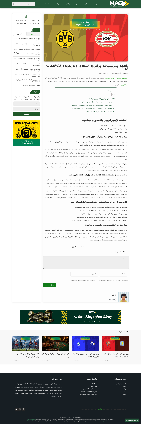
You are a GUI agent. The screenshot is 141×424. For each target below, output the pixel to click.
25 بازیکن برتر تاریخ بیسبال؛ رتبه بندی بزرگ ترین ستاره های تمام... (27, 75)
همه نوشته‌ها (112, 299)
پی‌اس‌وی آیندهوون (121, 78)
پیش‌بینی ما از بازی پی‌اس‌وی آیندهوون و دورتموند (97, 112)
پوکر (76, 4)
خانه (102, 4)
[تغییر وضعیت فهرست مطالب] (112, 94)
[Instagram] (19, 409)
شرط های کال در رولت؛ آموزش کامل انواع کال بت (27, 49)
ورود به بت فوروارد (132, 420)
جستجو (13, 4)
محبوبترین (20, 34)
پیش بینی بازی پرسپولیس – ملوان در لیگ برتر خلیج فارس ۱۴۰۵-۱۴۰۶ (27, 59)
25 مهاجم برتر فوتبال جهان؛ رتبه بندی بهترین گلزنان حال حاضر (26, 53)
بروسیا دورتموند (109, 78)
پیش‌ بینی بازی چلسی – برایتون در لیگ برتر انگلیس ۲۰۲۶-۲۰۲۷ (27, 44)
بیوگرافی (68, 4)
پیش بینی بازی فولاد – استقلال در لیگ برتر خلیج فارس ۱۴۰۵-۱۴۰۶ (28, 70)
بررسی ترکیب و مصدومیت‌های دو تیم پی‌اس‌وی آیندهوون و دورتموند (92, 105)
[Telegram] (23, 409)
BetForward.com (31, 419)
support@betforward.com (108, 421)
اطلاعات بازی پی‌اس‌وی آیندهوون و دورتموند (102, 99)
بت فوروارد (124, 85)
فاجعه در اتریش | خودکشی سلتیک (31, 85)
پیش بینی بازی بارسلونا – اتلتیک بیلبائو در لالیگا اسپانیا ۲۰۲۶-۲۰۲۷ (28, 80)
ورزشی (95, 4)
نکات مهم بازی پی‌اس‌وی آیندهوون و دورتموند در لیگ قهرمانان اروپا (92, 108)
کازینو (85, 4)
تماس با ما (47, 4)
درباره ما (57, 4)
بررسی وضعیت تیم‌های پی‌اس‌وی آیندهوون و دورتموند (96, 102)
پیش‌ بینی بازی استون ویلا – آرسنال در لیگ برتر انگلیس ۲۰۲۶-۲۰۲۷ (28, 39)
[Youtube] (16, 409)
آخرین (33, 34)
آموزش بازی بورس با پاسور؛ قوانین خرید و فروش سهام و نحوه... (27, 64)
